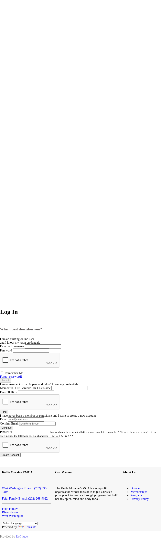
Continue (7, 427)
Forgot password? (11, 376)
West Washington (13, 515)
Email (3, 419)
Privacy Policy (140, 499)
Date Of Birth (8, 392)
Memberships (139, 491)
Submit (6, 380)
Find (4, 411)
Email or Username (12, 346)
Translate (30, 527)
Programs (136, 495)
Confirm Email (9, 423)
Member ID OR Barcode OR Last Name (25, 388)
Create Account (10, 454)
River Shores (10, 512)
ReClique (22, 536)
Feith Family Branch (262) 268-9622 (25, 498)
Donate (135, 488)
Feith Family (10, 508)
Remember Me (13, 373)
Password (6, 350)
